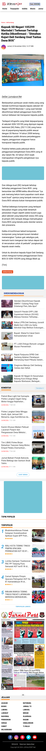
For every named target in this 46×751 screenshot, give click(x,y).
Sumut (4, 726)
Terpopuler (14, 9)
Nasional (5, 716)
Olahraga (27, 716)
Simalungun (28, 723)
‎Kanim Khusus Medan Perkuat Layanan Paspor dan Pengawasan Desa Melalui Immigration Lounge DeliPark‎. (15, 430)
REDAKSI (15, 744)
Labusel (26, 710)
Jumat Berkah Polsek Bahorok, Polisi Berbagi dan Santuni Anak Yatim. (15, 461)
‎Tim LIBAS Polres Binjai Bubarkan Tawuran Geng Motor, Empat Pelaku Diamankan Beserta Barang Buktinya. (15, 445)
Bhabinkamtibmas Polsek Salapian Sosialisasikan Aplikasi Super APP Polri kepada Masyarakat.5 (16, 533)
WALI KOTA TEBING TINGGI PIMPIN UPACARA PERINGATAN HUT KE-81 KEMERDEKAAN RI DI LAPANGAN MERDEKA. (17, 548)
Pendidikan (6, 720)
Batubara (27, 703)
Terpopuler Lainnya (23, 606)
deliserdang (10, 22)
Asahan (4, 703)
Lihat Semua (23, 474)
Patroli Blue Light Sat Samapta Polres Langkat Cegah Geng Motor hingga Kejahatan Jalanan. (15, 399)
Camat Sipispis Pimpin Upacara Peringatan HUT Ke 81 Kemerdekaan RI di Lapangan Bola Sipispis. (17, 579)
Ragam (25, 720)
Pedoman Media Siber (27, 744)
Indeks (24, 9)
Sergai (4, 723)
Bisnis (32, 9)
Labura (4, 710)
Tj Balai (26, 726)
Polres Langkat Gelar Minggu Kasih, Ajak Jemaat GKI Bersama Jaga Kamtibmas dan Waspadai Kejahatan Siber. (15, 414)
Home (4, 9)
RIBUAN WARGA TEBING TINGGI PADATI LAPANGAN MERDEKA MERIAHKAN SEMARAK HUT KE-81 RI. (17, 594)
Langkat (4, 713)
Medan (25, 713)
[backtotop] (23, 696)
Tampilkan (39, 388)
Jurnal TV (27, 706)
